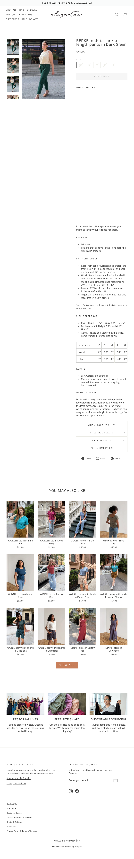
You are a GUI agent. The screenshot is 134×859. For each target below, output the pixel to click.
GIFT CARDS (12, 19)
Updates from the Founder (19, 778)
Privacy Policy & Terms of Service (22, 831)
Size (79, 59)
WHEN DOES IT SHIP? (102, 425)
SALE (24, 19)
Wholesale (11, 826)
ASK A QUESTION (102, 448)
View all (66, 665)
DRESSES (32, 9)
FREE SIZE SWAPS (101, 433)
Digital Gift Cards (14, 822)
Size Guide (11, 808)
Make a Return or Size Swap (19, 817)
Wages (9, 783)
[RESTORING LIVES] (25, 703)
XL (113, 65)
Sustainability (19, 783)
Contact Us (12, 804)
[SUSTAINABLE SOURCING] (108, 703)
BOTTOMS (11, 14)
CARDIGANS (25, 14)
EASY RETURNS (101, 440)
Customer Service (15, 813)
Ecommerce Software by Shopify (67, 846)
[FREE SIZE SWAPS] (67, 703)
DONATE (33, 19)
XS (80, 65)
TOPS (22, 9)
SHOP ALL (11, 9)
